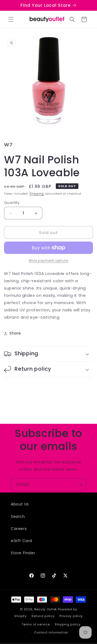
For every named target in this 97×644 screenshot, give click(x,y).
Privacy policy (71, 616)
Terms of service (36, 624)
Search (18, 516)
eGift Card (21, 540)
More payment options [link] (48, 260)
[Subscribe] (80, 484)
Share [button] (15, 333)
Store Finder (23, 553)
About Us (20, 504)
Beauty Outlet (45, 609)
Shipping (36, 194)
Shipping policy (68, 624)
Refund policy (43, 616)
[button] (11, 19)
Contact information (51, 632)
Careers (19, 528)
